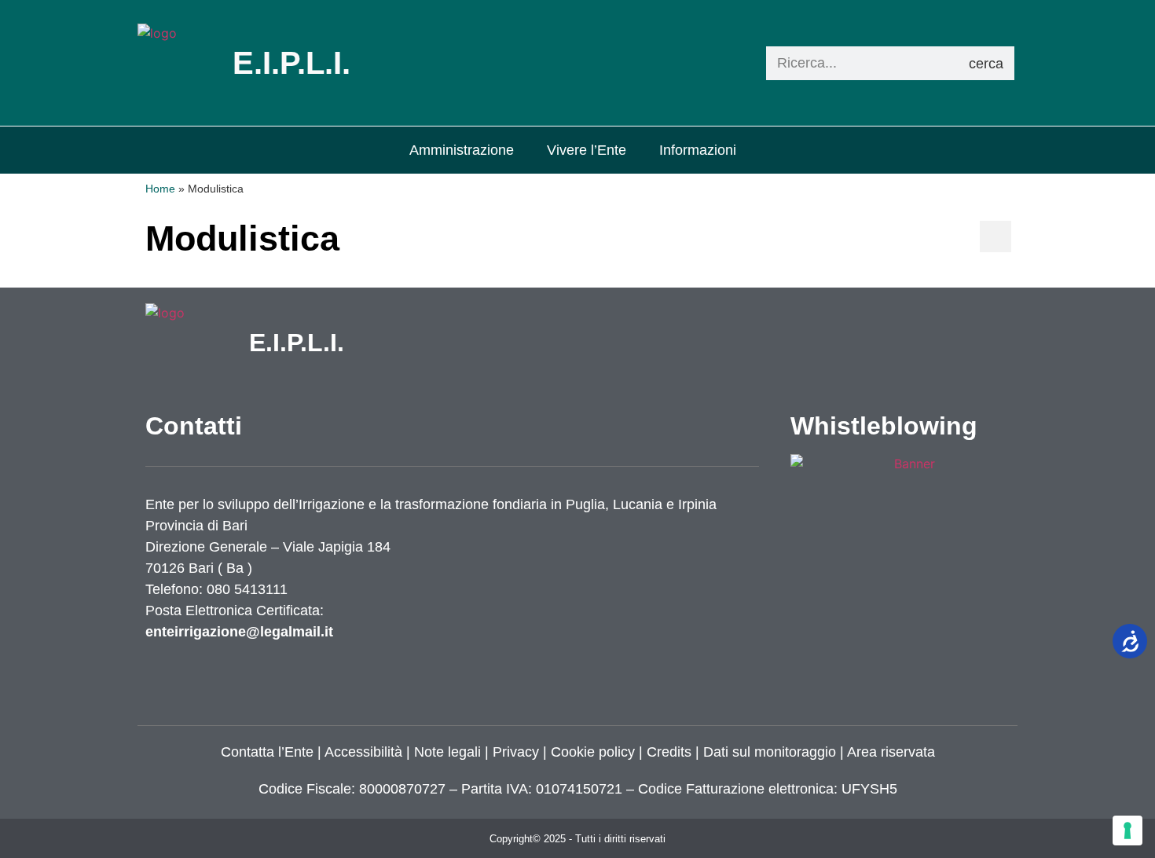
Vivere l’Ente (586, 150)
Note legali (447, 752)
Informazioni (697, 150)
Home (160, 189)
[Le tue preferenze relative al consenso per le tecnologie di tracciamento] (1127, 830)
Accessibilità (363, 752)
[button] (995, 236)
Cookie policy (593, 752)
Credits (669, 752)
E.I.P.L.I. (296, 342)
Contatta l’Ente (267, 752)
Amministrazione (461, 150)
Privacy (514, 752)
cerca (986, 64)
